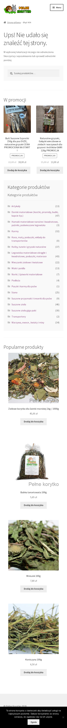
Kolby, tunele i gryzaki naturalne (29, 246)
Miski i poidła (18, 268)
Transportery (19, 316)
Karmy (15, 231)
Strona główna (14, 22)
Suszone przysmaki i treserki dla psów (32, 298)
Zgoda (34, 722)
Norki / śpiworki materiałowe (27, 274)
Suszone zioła (19, 304)
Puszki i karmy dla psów (24, 286)
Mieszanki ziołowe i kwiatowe (27, 262)
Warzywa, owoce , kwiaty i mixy (28, 322)
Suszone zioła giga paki (24, 310)
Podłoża (16, 280)
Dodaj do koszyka (17, 170)
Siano (14, 292)
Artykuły (16, 206)
